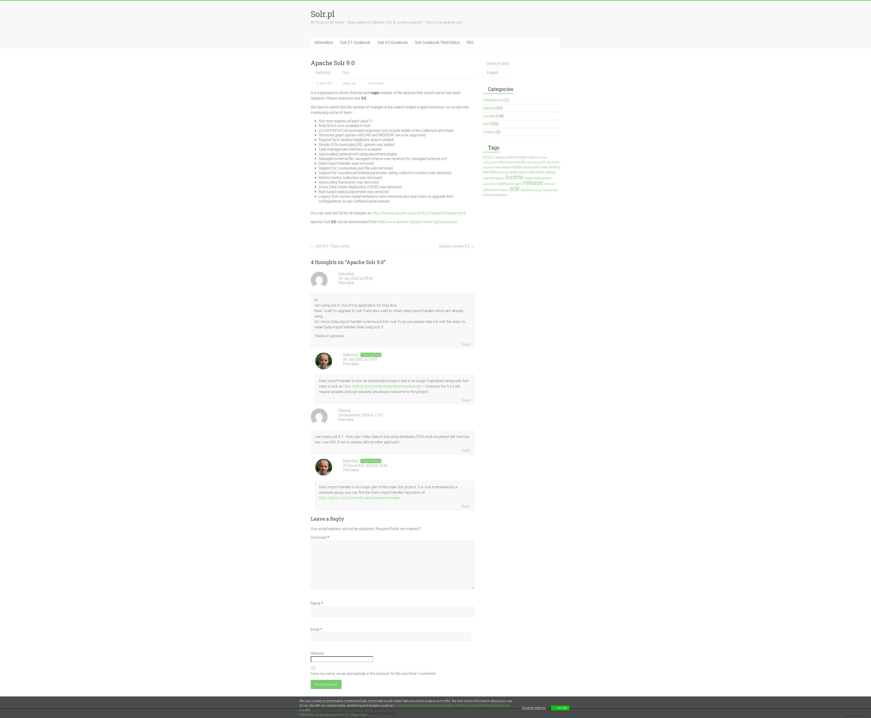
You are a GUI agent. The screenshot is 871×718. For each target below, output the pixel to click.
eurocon (507, 167)
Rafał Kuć (323, 73)
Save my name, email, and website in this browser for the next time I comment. (373, 674)
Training (489, 132)
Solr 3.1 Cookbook (355, 42)
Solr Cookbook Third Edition (437, 42)
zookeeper (501, 195)
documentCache (492, 167)
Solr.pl (323, 13)
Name (317, 603)
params (547, 178)
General (489, 108)
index (540, 172)
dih (543, 162)
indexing (550, 172)
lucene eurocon (533, 178)
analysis (500, 157)
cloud (544, 157)
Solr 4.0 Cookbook (393, 42)
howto (522, 172)
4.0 (485, 157)
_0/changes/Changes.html (444, 213)
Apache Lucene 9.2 (456, 246)
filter (493, 172)
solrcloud (526, 190)
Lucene (489, 116)
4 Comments (375, 83)
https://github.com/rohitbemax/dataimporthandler (382, 386)
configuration (490, 162)
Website (317, 653)
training (488, 195)
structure (546, 190)
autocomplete (516, 157)
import (531, 172)
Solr (346, 73)
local (486, 178)
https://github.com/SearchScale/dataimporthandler (359, 498)
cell (538, 157)
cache (531, 157)
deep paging (534, 162)
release (346, 83)
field (486, 172)
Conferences (493, 100)
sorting (537, 190)
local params (497, 178)
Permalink (346, 283)
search (505, 190)
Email (316, 629)
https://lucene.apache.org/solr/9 (398, 213)
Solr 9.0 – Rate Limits (330, 246)
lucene (514, 177)
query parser (515, 184)
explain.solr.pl (532, 167)
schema (549, 184)
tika (555, 190)
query (502, 183)
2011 (491, 157)
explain (517, 167)
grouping (503, 172)
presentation (490, 184)
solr (354, 83)
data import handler (512, 162)
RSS (470, 42)
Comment (320, 537)
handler (513, 172)
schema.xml (491, 190)
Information (323, 42)
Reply (466, 344)
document (553, 162)
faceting (554, 167)
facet (544, 167)
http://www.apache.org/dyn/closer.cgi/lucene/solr (417, 222)
